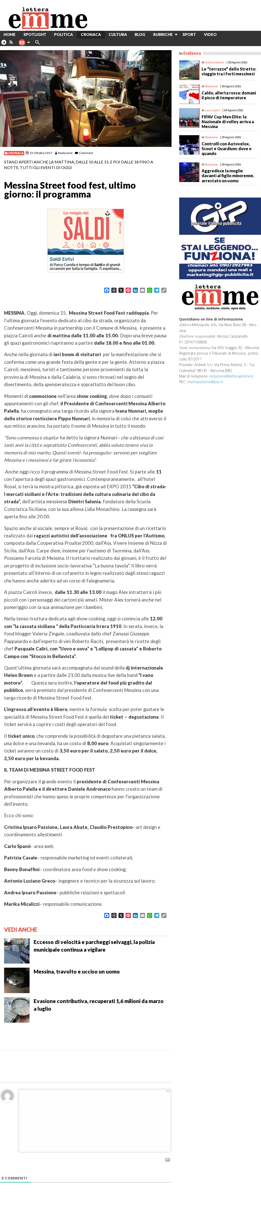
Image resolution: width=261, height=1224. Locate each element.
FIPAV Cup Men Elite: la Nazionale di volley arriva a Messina (228, 121)
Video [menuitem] (210, 34)
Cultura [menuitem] (118, 34)
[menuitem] (224, 34)
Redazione (65, 153)
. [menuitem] (3, 44)
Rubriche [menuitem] (163, 34)
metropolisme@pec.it (205, 381)
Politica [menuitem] (63, 34)
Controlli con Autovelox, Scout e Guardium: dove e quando (227, 148)
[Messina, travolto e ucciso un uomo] (17, 980)
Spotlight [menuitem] (34, 34)
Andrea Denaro (214, 62)
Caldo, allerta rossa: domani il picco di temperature (229, 95)
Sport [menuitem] (189, 34)
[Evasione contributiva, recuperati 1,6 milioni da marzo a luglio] (17, 1009)
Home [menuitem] (10, 34)
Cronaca (15, 153)
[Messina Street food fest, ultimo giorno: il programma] (86, 98)
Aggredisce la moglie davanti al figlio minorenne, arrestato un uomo (228, 175)
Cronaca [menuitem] (91, 34)
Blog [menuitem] (140, 34)
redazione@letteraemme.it (231, 376)
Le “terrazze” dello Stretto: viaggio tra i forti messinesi (229, 71)
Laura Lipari (212, 110)
